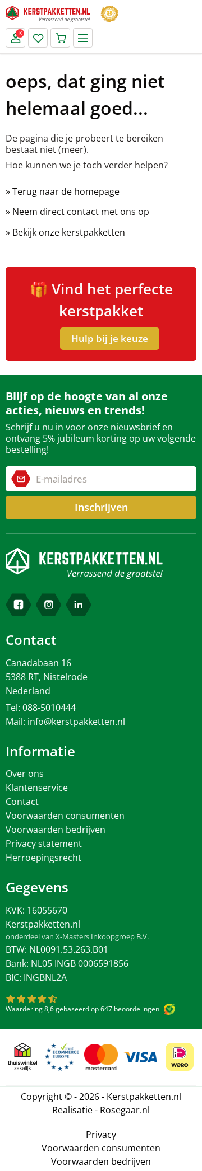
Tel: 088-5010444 (41, 707)
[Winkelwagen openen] (60, 38)
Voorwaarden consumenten (65, 815)
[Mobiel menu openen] (83, 38)
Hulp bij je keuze (109, 338)
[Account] (15, 38)
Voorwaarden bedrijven (55, 829)
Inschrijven (101, 507)
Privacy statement (44, 843)
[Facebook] (18, 604)
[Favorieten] (38, 38)
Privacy (101, 1134)
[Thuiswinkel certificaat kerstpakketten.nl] (22, 1057)
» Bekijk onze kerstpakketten (65, 232)
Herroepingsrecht (43, 857)
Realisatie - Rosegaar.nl (101, 1110)
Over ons (25, 773)
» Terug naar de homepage (63, 191)
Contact (22, 801)
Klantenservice (37, 787)
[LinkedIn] (78, 604)
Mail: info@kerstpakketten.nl (65, 721)
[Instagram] (49, 604)
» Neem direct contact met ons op (77, 211)
